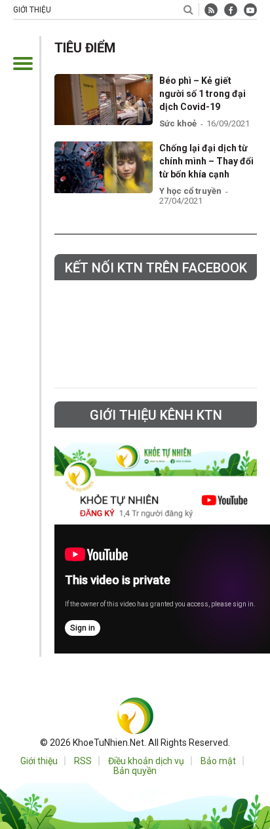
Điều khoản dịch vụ (146, 761)
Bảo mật (218, 761)
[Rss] (211, 9)
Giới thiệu (32, 9)
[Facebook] (230, 9)
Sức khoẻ (178, 123)
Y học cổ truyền (190, 191)
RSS (83, 761)
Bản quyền (135, 770)
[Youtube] (250, 9)
